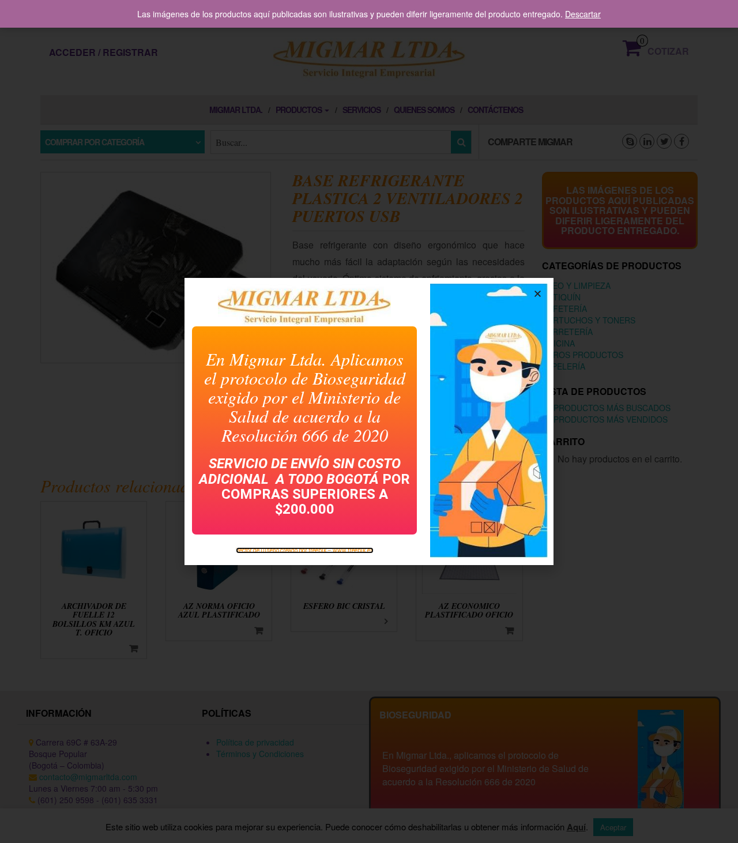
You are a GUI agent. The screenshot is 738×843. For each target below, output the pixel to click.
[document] (369, 421)
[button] (537, 293)
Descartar (583, 14)
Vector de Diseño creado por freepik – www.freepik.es (305, 550)
